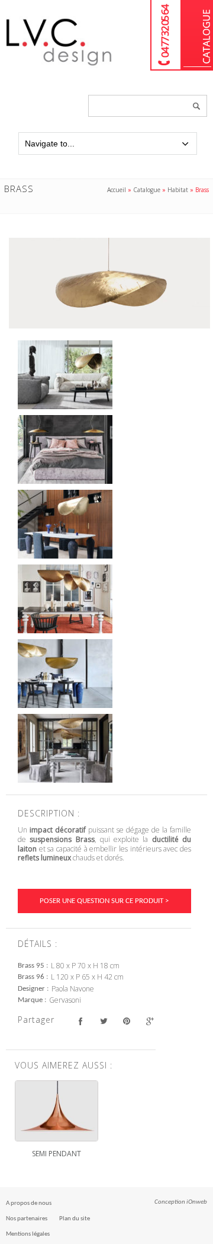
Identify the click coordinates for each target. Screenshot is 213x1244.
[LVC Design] (59, 66)
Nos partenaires (26, 1219)
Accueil (116, 190)
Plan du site (74, 1219)
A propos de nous (28, 1203)
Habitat (177, 190)
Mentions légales (28, 1234)
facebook (80, 1021)
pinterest (126, 1021)
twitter (103, 1021)
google (149, 1021)
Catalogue (197, 35)
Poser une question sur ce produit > (104, 901)
